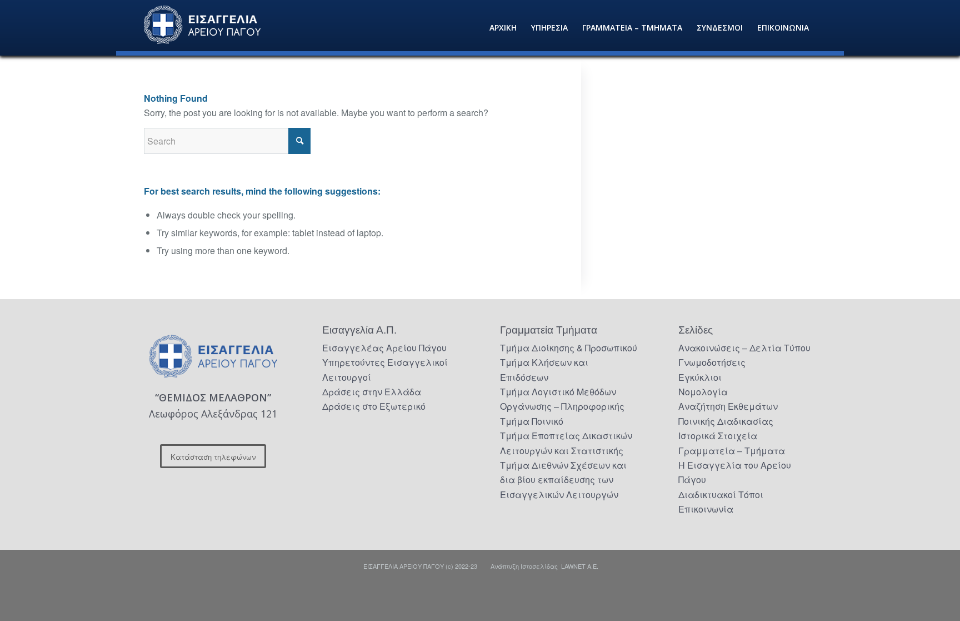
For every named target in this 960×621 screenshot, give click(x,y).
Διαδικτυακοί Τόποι (720, 494)
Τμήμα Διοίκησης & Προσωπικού (568, 347)
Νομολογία (703, 391)
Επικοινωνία (705, 509)
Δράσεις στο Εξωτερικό (374, 406)
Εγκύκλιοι (700, 377)
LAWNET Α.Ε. (579, 566)
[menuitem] (503, 28)
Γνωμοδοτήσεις (712, 362)
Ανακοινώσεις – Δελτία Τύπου (744, 347)
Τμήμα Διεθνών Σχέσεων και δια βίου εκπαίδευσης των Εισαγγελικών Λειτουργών (563, 480)
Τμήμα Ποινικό (531, 421)
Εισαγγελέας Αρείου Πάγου (384, 347)
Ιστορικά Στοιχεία (717, 435)
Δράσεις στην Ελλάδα (371, 391)
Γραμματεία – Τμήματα (731, 450)
